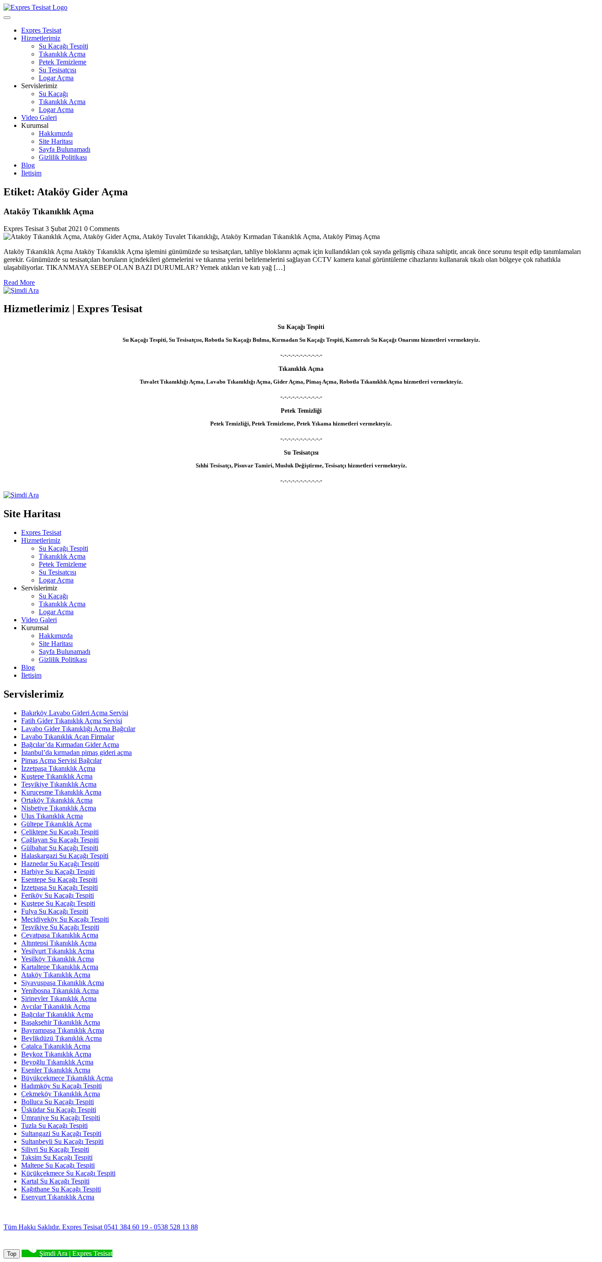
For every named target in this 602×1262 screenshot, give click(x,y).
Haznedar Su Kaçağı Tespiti (60, 863)
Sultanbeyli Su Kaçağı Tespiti (62, 1141)
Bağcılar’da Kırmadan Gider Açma (70, 744)
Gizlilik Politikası (63, 157)
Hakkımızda (56, 133)
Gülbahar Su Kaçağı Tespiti (59, 847)
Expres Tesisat (41, 30)
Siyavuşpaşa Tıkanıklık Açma (62, 982)
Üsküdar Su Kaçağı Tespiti (58, 1109)
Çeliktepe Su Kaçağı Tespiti (60, 832)
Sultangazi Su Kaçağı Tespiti (61, 1133)
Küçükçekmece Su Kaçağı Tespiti (68, 1173)
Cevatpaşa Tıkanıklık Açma (59, 935)
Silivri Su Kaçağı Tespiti (55, 1149)
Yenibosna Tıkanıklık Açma (60, 990)
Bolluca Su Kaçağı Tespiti (57, 1101)
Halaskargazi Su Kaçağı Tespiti (64, 855)
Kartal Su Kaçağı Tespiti (55, 1181)
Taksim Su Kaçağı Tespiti (57, 1157)
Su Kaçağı (53, 93)
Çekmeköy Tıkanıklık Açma (60, 1094)
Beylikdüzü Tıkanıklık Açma (61, 1038)
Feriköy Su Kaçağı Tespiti (57, 895)
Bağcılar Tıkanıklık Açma (57, 1014)
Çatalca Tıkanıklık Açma (55, 1046)
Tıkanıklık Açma (62, 54)
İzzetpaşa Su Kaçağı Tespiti (59, 887)
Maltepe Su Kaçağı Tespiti (58, 1165)
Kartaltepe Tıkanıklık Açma (59, 967)
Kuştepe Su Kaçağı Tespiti (58, 903)
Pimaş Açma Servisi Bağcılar (61, 760)
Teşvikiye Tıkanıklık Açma (59, 784)
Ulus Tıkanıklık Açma (52, 816)
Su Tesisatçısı (57, 70)
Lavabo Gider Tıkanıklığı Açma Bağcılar (78, 728)
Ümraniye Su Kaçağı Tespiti (60, 1117)
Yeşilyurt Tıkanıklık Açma (57, 951)
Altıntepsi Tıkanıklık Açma (59, 943)
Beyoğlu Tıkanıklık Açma (57, 1062)
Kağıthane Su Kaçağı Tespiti (61, 1189)
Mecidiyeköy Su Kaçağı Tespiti (65, 919)
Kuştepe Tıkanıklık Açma (57, 776)
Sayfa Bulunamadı (64, 149)
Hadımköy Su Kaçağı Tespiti (61, 1086)
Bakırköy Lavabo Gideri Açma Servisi (74, 713)
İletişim (31, 173)
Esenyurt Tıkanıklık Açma (57, 1197)
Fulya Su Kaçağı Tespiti (54, 911)
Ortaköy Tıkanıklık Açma (57, 800)
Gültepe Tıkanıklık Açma (56, 824)
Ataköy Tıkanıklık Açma (55, 974)
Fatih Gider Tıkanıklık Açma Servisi (71, 720)
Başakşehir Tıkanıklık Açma (60, 1022)
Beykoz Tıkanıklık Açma (56, 1054)
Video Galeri (39, 117)
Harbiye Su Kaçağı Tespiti (58, 871)
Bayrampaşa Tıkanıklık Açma (62, 1030)
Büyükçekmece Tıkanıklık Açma (67, 1078)
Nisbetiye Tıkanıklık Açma (58, 808)
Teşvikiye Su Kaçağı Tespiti (60, 927)
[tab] (7, 17)
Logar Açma (56, 78)
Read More (19, 282)
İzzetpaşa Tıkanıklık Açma (58, 768)
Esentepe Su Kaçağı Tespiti (59, 879)
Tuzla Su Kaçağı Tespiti (54, 1125)
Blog (28, 165)
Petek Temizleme (62, 62)
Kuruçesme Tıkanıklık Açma (61, 792)
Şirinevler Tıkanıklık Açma (59, 998)
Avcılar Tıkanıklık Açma (55, 1006)
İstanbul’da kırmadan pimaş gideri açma (76, 752)
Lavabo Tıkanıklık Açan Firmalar (67, 736)
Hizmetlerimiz (40, 38)
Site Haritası (56, 141)
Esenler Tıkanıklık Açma (55, 1070)
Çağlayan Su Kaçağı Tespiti (60, 840)
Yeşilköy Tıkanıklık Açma (57, 959)
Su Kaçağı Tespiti (63, 46)
